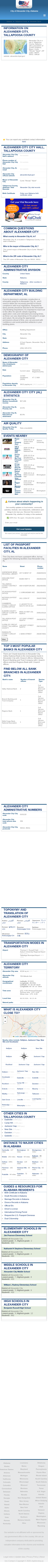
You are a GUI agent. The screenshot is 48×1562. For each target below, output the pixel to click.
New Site (39, 1048)
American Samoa (6, 1469)
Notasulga (5, 1105)
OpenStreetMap (33, 1036)
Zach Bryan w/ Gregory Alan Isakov (18, 441)
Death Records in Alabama (16, 1196)
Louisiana (24, 1463)
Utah (41, 1507)
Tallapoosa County (21, 21)
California (7, 1479)
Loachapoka (36, 1099)
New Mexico (24, 1504)
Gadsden (20, 1174)
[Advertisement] (24, 98)
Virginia (41, 1513)
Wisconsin (41, 1523)
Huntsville (5, 1150)
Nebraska (24, 1491)
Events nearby (15, 435)
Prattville (5, 1174)
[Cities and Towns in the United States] (24, 4)
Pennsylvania (41, 1469)
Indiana (7, 1514)
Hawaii (6, 1504)
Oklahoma (41, 1463)
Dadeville (20, 1078)
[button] (5, 1018)
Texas (41, 1488)
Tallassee (35, 1094)
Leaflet (16, 1036)
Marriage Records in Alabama (17, 1199)
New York (24, 1507)
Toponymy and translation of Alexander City (16, 913)
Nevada (24, 1495)
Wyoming (41, 1526)
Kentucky (7, 1523)
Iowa (7, 1517)
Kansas (7, 1520)
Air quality (13, 423)
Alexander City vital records (30, 187)
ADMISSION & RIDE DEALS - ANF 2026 (18, 449)
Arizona (7, 1473)
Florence (5, 1168)
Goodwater (14, 1042)
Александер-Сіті (8, 935)
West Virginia (41, 1519)
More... (4, 639)
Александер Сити (23, 929)
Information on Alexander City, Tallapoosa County (19, 32)
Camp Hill (20, 1083)
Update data (20, 1557)
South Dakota (41, 1482)
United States (25, 274)
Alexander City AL (35, 21)
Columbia (7, 1485)
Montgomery (36, 1150)
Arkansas (6, 1476)
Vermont (41, 1510)
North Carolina (24, 1511)
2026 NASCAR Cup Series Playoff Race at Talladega (18, 467)
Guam (6, 1501)
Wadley (4, 1094)
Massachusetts (24, 1472)
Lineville (20, 1100)
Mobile (4, 1157)
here (24, 142)
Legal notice (8, 1557)
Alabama (9, 21)
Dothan (4, 1162)
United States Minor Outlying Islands (41, 1500)
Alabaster (35, 1174)
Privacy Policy (32, 1557)
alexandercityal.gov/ (17, 56)
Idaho (7, 1508)
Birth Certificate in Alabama (16, 1193)
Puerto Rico (41, 1472)
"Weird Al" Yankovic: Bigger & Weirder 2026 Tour (18, 483)
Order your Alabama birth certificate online (29, 194)
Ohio (24, 1523)
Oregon (41, 1466)
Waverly (35, 1089)
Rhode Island (41, 1475)
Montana (24, 1488)
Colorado (6, 1482)
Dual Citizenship (11, 1219)
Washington (41, 1516)
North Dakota (24, 1514)
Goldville (35, 1078)
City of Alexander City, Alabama (24, 11)
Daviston (35, 1084)
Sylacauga (21, 1093)
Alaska (6, 1466)
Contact (11, 1561)
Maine (24, 1466)
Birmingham (21, 1150)
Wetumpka (21, 1105)
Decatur (20, 1162)
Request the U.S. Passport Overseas (20, 1215)
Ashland (20, 1089)
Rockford (9, 1064)
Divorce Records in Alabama (16, 1202)
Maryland (24, 1469)
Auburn (35, 1156)
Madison (35, 1162)
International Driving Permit (16, 1212)
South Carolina (41, 1479)
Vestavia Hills (22, 1168)
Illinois (6, 1511)
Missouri (24, 1485)
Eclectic (5, 1089)
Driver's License (11, 1209)
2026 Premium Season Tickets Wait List (18, 491)
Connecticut (7, 1488)
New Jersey (24, 1501)
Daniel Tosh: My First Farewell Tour (18, 458)
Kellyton (23, 1040)
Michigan (24, 1475)
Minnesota (24, 1479)
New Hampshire (24, 1498)
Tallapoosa (24, 282)
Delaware (6, 1492)
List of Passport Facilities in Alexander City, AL (22, 548)
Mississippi (24, 1482)
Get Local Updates (24, 529)
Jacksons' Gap (34, 1040)
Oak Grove (6, 1100)
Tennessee (41, 1485)
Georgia (7, 1498)
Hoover (19, 1157)
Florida (7, 1495)
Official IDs (9, 1206)
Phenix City (36, 1168)
